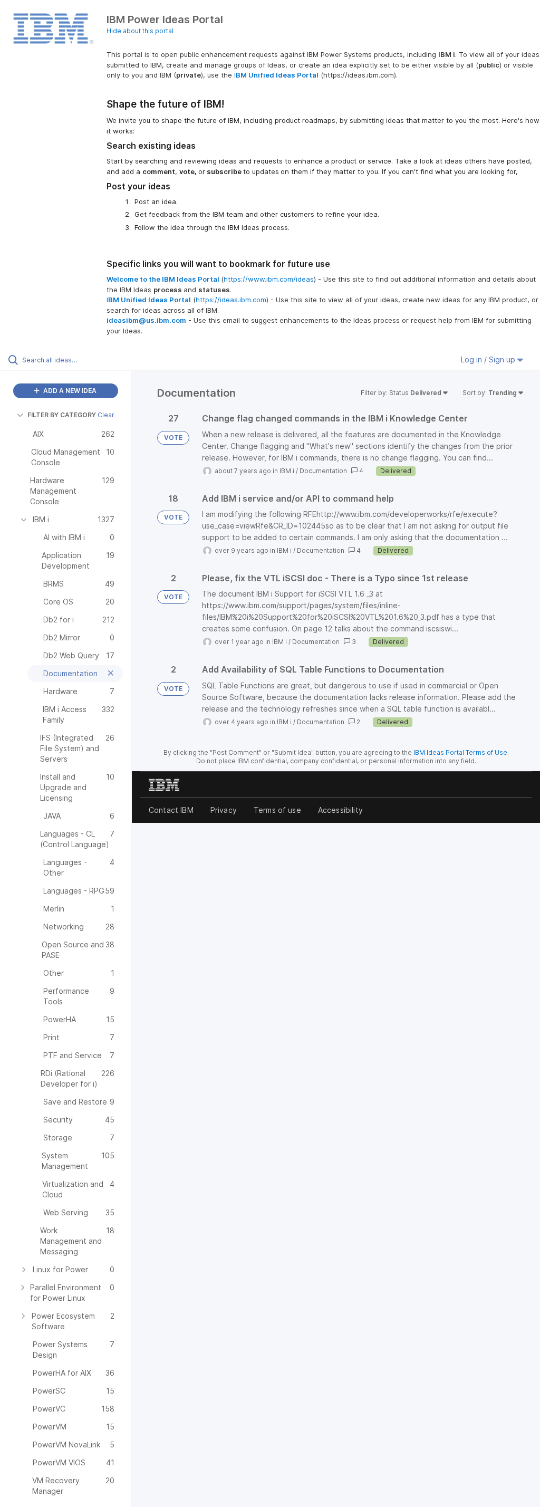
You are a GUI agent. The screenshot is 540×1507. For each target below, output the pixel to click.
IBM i (286, 471)
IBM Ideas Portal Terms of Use (460, 752)
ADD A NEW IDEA (69, 391)
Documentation (323, 471)
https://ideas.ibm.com (231, 299)
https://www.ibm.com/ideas (269, 279)
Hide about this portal (140, 31)
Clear (106, 415)
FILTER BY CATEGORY (61, 415)
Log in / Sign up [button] (489, 359)
